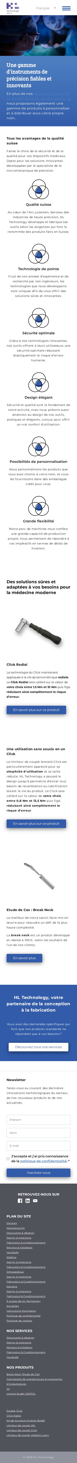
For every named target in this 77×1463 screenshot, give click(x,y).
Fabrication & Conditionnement (26, 1242)
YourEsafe (13, 1252)
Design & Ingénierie (19, 1237)
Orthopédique (15, 1271)
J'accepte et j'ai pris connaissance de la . (40, 1158)
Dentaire (12, 1286)
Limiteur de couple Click (22, 1430)
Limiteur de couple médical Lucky (28, 1435)
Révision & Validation (19, 1247)
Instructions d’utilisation (21, 1310)
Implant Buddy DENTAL (21, 1393)
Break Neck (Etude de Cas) (23, 1374)
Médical (11, 1257)
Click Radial (14, 1415)
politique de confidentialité (43, 1161)
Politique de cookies (19, 1320)
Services (12, 1223)
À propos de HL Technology (24, 1301)
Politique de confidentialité (24, 1315)
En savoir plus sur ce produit (36, 710)
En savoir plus (24, 958)
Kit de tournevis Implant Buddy (26, 1420)
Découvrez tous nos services (38, 1047)
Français (42, 8)
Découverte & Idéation (20, 1232)
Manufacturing (16, 1228)
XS (8, 1388)
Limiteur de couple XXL (21, 1425)
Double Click (15, 1410)
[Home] (13, 8)
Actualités (13, 1306)
